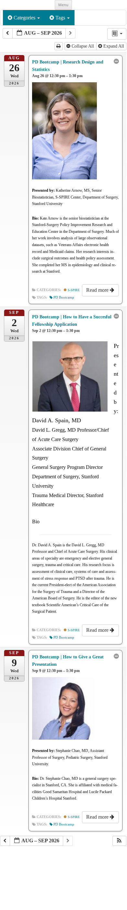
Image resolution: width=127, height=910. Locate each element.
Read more (98, 290)
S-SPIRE (73, 290)
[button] (119, 841)
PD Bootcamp (63, 297)
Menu (63, 4)
